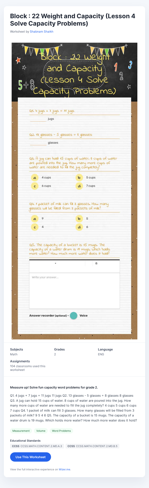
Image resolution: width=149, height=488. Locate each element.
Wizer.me (64, 469)
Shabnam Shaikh (41, 31)
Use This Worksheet (31, 457)
